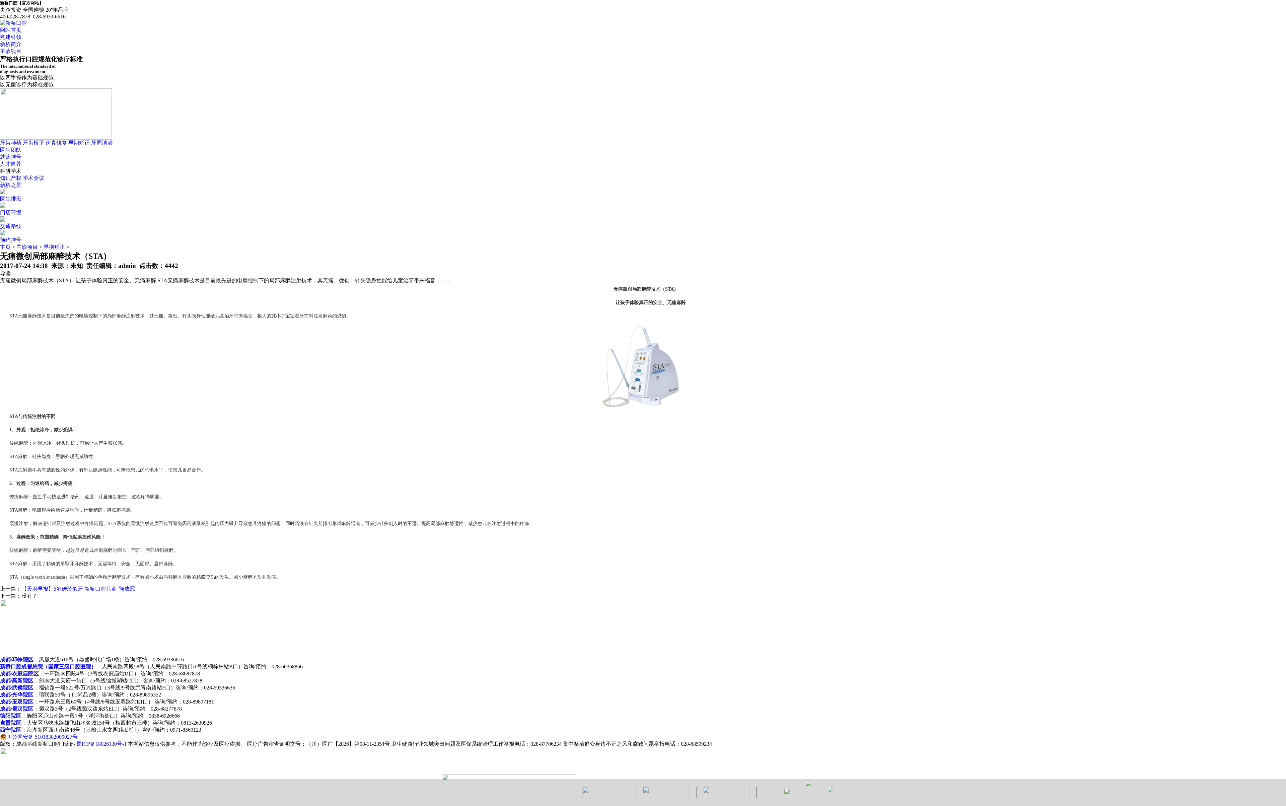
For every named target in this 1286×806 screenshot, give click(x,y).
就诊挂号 (10, 157)
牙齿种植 (10, 143)
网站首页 (10, 30)
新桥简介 (10, 44)
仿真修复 (56, 143)
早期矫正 (79, 143)
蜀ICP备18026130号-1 (101, 744)
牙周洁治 (102, 143)
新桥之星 (10, 185)
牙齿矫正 (33, 143)
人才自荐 (10, 164)
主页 (5, 247)
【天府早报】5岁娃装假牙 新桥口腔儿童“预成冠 (78, 589)
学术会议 (33, 178)
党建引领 (10, 37)
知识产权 (10, 178)
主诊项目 (10, 51)
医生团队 (10, 150)
